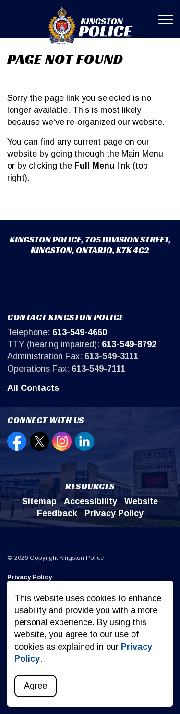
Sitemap (39, 501)
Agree (35, 685)
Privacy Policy (114, 513)
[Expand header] (165, 19)
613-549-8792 (129, 344)
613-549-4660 (79, 332)
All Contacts (33, 388)
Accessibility (90, 501)
